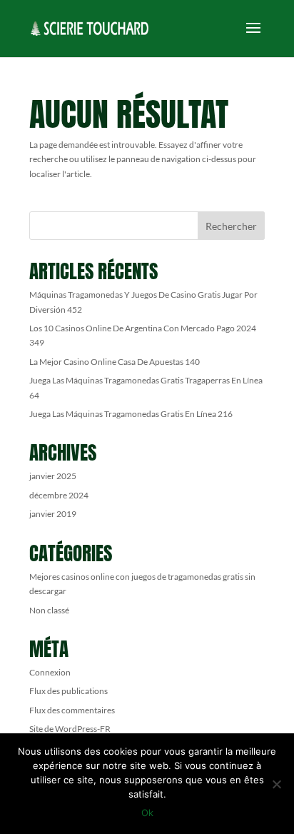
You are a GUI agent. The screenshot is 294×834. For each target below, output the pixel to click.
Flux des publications (68, 690)
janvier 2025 (52, 476)
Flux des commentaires (72, 710)
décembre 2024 (58, 495)
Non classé (49, 610)
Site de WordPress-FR (70, 728)
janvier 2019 (52, 513)
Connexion (50, 672)
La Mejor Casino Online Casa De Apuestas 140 (114, 361)
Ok (147, 812)
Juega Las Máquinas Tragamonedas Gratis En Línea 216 (131, 413)
